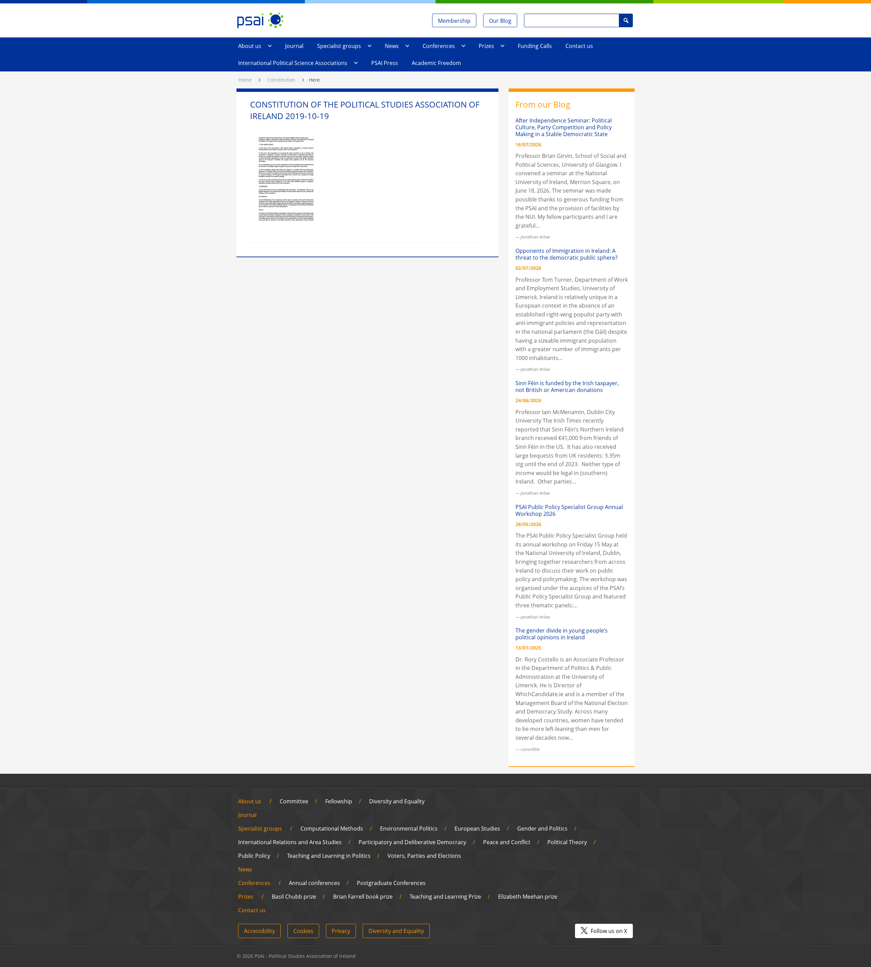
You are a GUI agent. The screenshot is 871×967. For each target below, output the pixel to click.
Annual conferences (314, 883)
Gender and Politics (542, 828)
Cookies (303, 931)
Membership (454, 20)
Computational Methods (331, 828)
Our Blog (500, 20)
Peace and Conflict (506, 842)
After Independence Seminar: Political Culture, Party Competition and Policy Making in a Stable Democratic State (563, 127)
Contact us (579, 46)
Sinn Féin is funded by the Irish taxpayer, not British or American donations (567, 386)
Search (626, 20)
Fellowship (338, 801)
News (392, 46)
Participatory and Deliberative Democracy (412, 842)
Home (245, 80)
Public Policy (254, 855)
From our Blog (542, 104)
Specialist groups (339, 46)
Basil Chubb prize (294, 896)
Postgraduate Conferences (391, 883)
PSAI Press (384, 63)
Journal (294, 46)
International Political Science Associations (292, 63)
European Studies (477, 828)
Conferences (439, 46)
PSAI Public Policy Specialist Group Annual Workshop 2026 (569, 510)
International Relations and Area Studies (290, 842)
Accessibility (259, 931)
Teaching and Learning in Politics (329, 855)
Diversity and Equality (397, 801)
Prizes (486, 46)
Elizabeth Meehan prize (527, 896)
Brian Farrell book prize (363, 896)
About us (249, 46)
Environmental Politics (409, 828)
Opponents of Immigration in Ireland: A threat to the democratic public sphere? (566, 254)
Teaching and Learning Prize (445, 896)
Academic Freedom (436, 63)
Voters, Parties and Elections (424, 855)
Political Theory (567, 842)
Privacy (341, 931)
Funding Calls (535, 46)
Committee (294, 801)
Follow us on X (608, 931)
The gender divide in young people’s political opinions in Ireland (561, 634)
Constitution (281, 80)
